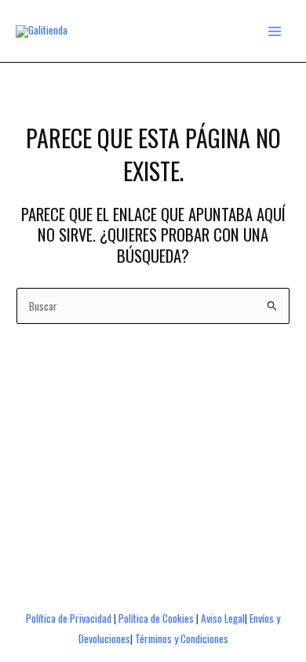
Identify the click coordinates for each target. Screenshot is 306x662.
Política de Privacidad (68, 618)
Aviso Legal (223, 618)
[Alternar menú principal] (275, 31)
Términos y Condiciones (181, 638)
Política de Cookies (156, 618)
